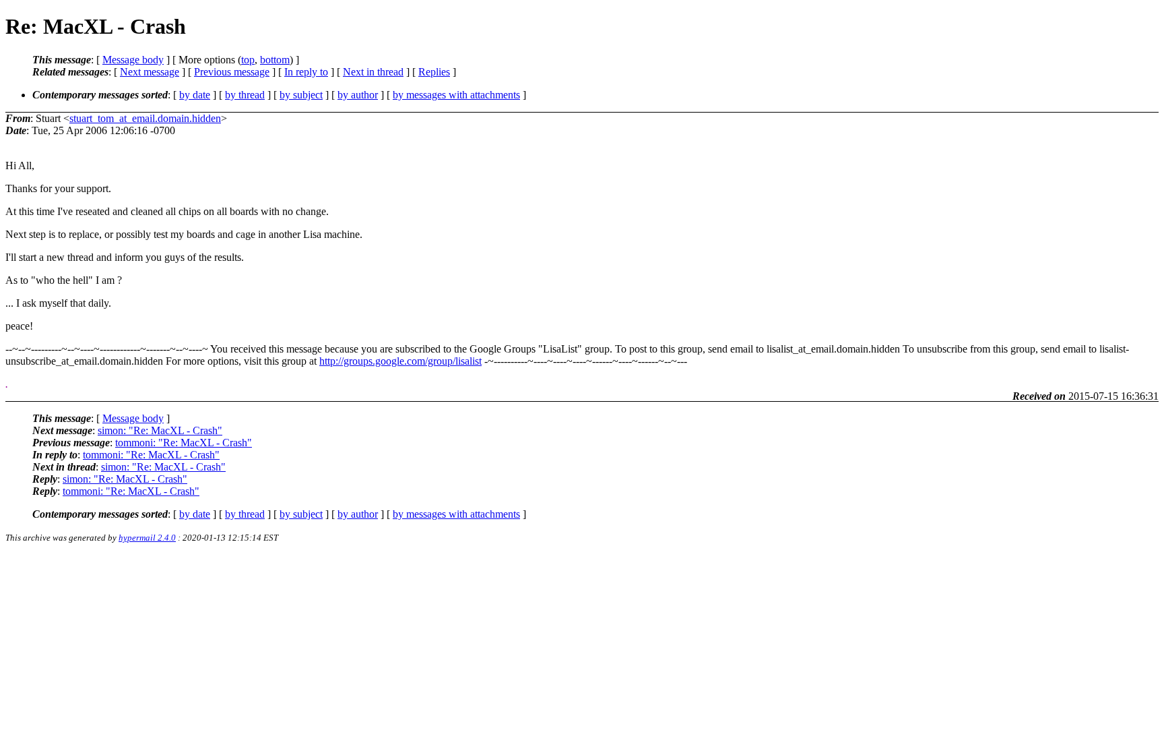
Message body (133, 59)
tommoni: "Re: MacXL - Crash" (183, 442)
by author (357, 94)
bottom (275, 59)
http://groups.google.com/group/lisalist (400, 361)
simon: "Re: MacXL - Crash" (160, 430)
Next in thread (373, 72)
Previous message (231, 72)
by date (194, 94)
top (248, 59)
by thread (245, 94)
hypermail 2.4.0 (147, 538)
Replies (434, 72)
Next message (149, 72)
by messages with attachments (456, 94)
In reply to (306, 72)
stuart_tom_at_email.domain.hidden (145, 118)
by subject (301, 94)
